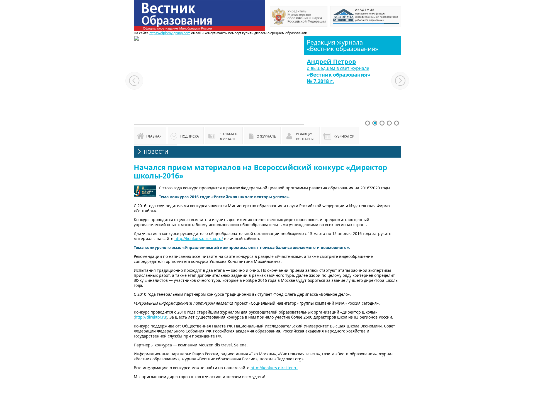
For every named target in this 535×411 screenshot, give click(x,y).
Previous (134, 80)
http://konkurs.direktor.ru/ (198, 238)
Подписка (189, 136)
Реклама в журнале (227, 136)
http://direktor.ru (150, 317)
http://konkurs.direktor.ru (274, 367)
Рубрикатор (344, 136)
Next (400, 80)
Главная (154, 136)
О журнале (266, 136)
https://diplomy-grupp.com (169, 33)
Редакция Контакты (304, 136)
